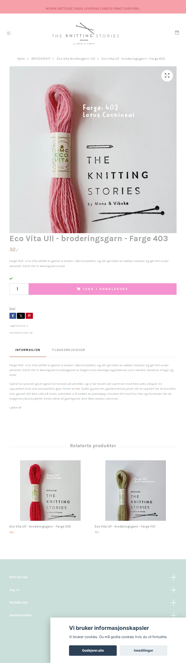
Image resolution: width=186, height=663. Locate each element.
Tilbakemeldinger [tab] (68, 350)
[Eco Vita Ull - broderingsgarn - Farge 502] (50, 490)
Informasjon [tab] (27, 350)
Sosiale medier (20, 615)
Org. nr (14, 590)
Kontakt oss (18, 602)
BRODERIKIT (40, 59)
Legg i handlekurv (105, 289)
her (78, 388)
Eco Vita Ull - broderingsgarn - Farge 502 (40, 526)
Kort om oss (18, 577)
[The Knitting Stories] (94, 33)
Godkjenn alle (93, 650)
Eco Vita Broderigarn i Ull (76, 59)
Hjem (21, 59)
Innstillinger (143, 650)
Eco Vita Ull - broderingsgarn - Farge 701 (125, 526)
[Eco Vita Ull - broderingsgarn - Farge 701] (135, 490)
